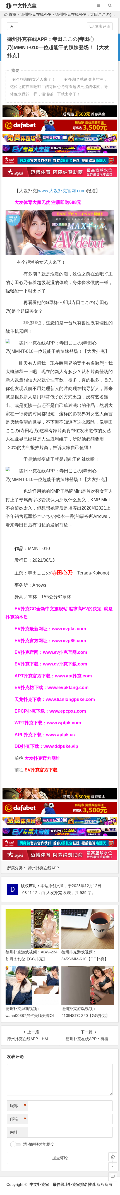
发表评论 (101, 26)
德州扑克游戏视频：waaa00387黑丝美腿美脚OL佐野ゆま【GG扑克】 (30, 1015)
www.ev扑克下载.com (65, 664)
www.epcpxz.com (67, 711)
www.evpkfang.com (67, 687)
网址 (14, 1132)
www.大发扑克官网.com (61, 190)
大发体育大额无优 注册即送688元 (48, 202)
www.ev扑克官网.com (65, 652)
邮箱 (18, 1119)
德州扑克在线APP (35, 14)
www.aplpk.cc (60, 734)
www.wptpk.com (64, 722)
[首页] (112, 1156)
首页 (12, 14)
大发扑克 (54, 892)
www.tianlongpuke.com (70, 699)
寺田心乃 (62, 573)
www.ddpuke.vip (61, 746)
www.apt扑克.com (74, 676)
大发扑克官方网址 (42, 758)
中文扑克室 (25, 5)
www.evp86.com (69, 640)
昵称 (18, 1106)
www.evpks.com (69, 628)
